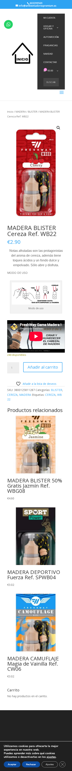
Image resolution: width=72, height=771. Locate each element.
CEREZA (12, 395)
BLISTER (32, 111)
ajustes (51, 757)
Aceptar (12, 764)
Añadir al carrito (43, 367)
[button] (58, 127)
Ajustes (50, 764)
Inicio (10, 111)
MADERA (21, 111)
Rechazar (31, 764)
